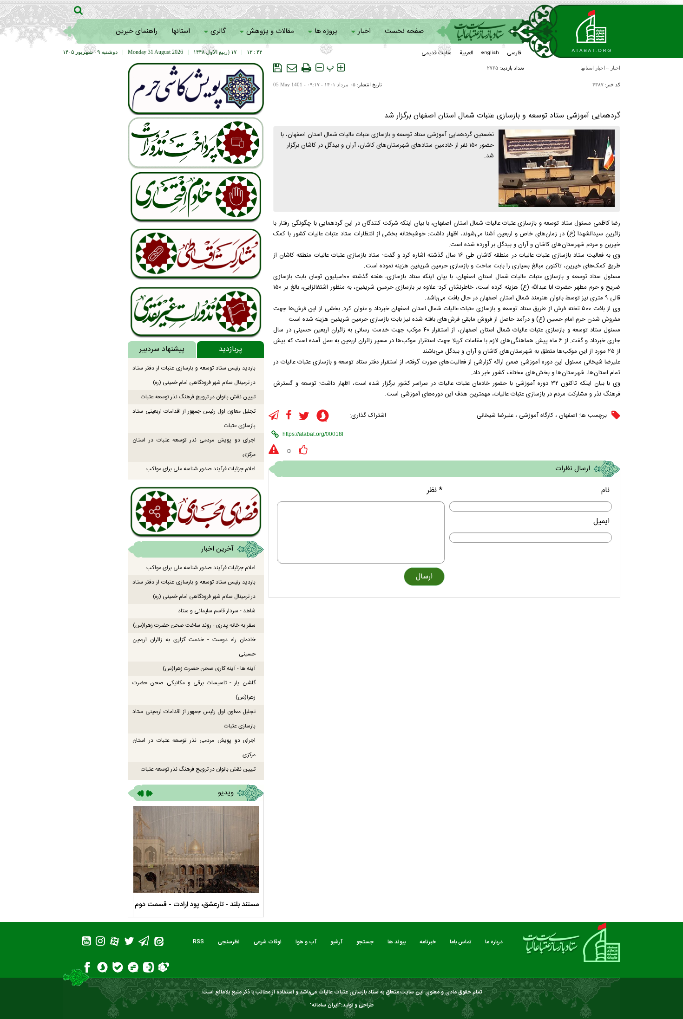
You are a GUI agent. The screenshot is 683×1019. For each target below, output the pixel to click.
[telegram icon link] (274, 415)
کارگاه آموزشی (536, 415)
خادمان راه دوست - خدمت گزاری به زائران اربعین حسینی (194, 647)
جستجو (365, 942)
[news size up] (341, 68)
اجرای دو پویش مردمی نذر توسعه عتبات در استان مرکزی (194, 447)
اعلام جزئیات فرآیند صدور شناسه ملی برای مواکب (201, 469)
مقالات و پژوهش (270, 31)
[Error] (274, 450)
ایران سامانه (325, 1005)
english (490, 53)
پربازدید (230, 349)
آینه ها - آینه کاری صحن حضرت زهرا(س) (209, 668)
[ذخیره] (277, 68)
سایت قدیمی (436, 53)
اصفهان (568, 415)
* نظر (434, 490)
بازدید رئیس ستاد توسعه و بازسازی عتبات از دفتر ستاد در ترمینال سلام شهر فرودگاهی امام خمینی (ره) (194, 375)
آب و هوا (306, 942)
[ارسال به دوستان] (292, 68)
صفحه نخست (404, 31)
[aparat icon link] (114, 942)
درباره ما (494, 942)
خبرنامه (428, 942)
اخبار (364, 31)
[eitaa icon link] (159, 942)
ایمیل (601, 521)
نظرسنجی (229, 942)
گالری (218, 31)
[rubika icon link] (163, 968)
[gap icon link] (133, 968)
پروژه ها (326, 31)
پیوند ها (396, 942)
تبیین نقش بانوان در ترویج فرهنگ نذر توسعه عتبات (198, 397)
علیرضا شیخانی (495, 415)
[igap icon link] (148, 968)
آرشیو (336, 942)
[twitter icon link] (304, 416)
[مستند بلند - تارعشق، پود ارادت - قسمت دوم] (196, 849)
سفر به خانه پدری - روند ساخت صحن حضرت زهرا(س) (194, 625)
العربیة (466, 53)
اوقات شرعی (268, 942)
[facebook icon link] (289, 415)
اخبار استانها (592, 68)
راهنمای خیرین (137, 31)
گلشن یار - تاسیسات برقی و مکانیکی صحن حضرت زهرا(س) (194, 690)
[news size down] (319, 68)
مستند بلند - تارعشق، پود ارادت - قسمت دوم (197, 904)
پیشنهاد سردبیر (161, 349)
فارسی (514, 53)
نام (605, 490)
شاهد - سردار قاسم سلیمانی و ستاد (217, 611)
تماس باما (460, 942)
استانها (180, 31)
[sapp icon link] (322, 417)
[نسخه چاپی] (306, 68)
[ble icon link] (117, 968)
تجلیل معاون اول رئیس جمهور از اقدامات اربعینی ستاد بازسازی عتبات (194, 418)
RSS (198, 942)
